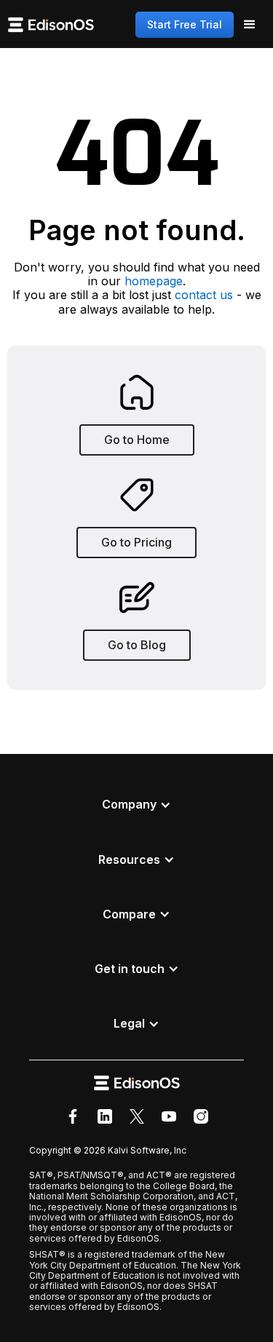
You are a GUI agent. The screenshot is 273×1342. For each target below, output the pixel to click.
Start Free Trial (184, 24)
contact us (204, 294)
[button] (250, 25)
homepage (153, 281)
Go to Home (137, 439)
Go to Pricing (136, 542)
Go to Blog (137, 645)
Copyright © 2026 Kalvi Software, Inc (107, 1150)
